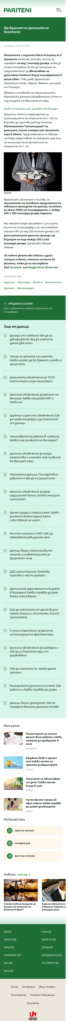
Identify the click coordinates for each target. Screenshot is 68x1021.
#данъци (9, 282)
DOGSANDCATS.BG (52, 955)
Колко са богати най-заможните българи (31, 108)
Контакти (33, 1003)
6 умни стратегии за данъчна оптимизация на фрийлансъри (31, 632)
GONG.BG (9, 947)
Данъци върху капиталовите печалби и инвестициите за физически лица (31, 554)
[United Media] (33, 1016)
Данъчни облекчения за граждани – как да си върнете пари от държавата (35, 651)
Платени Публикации (42, 995)
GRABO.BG (47, 947)
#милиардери (25, 288)
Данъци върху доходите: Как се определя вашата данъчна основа (34, 705)
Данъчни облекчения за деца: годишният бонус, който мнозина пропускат (35, 495)
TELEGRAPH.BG (50, 963)
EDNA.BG (46, 931)
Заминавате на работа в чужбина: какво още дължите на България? (35, 438)
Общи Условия (47, 986)
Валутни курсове (25, 856)
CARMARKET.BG (12, 955)
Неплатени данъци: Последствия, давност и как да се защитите (34, 476)
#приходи (23, 282)
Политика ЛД (18, 995)
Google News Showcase (43, 267)
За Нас (14, 986)
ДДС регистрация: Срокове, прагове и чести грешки (30, 573)
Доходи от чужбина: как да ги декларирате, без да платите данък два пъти (31, 339)
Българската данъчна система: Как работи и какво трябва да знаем (35, 688)
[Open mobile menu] (59, 10)
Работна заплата (24, 830)
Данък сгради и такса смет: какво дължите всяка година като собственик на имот (34, 516)
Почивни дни (22, 843)
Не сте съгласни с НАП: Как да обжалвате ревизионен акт (31, 535)
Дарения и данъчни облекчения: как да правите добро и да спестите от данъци (35, 419)
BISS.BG (8, 963)
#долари (9, 288)
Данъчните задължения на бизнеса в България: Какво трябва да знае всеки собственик (35, 592)
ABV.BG (7, 931)
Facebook (15, 267)
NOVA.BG (8, 970)
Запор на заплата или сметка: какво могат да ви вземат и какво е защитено (36, 360)
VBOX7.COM (10, 939)
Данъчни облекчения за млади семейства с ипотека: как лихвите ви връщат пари (35, 457)
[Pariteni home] (17, 10)
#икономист (53, 282)
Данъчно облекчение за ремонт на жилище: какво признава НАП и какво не (34, 398)
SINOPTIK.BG (49, 939)
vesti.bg (22, 874)
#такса (37, 282)
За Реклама (28, 986)
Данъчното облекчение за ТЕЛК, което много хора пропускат (33, 379)
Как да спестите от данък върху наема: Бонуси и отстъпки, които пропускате (34, 613)
